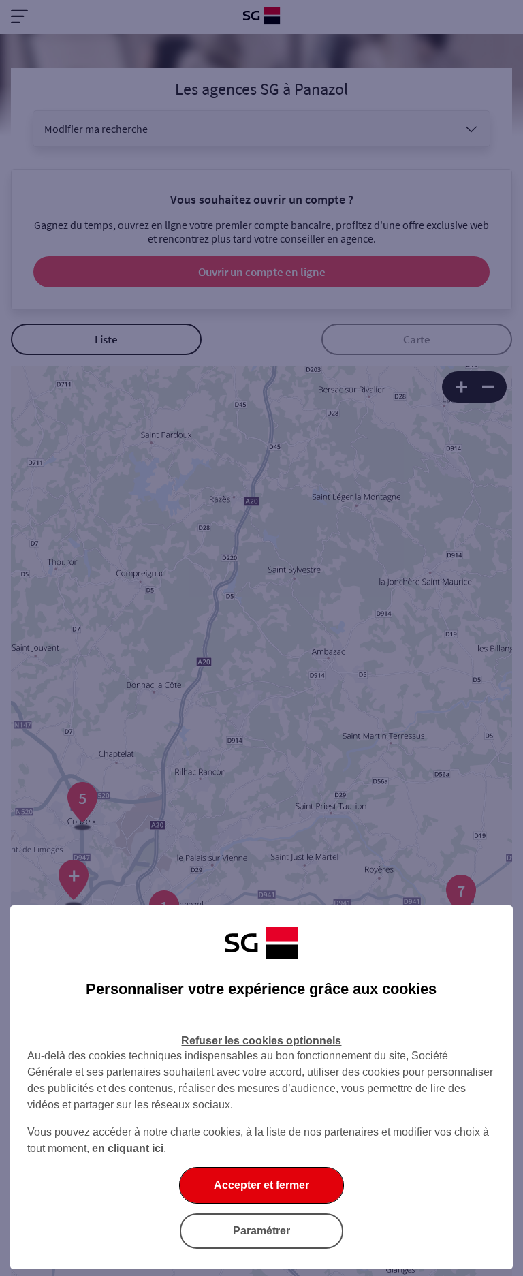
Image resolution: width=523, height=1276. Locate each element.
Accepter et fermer (261, 1185)
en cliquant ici (127, 1148)
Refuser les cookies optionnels (261, 1040)
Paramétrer (261, 1230)
